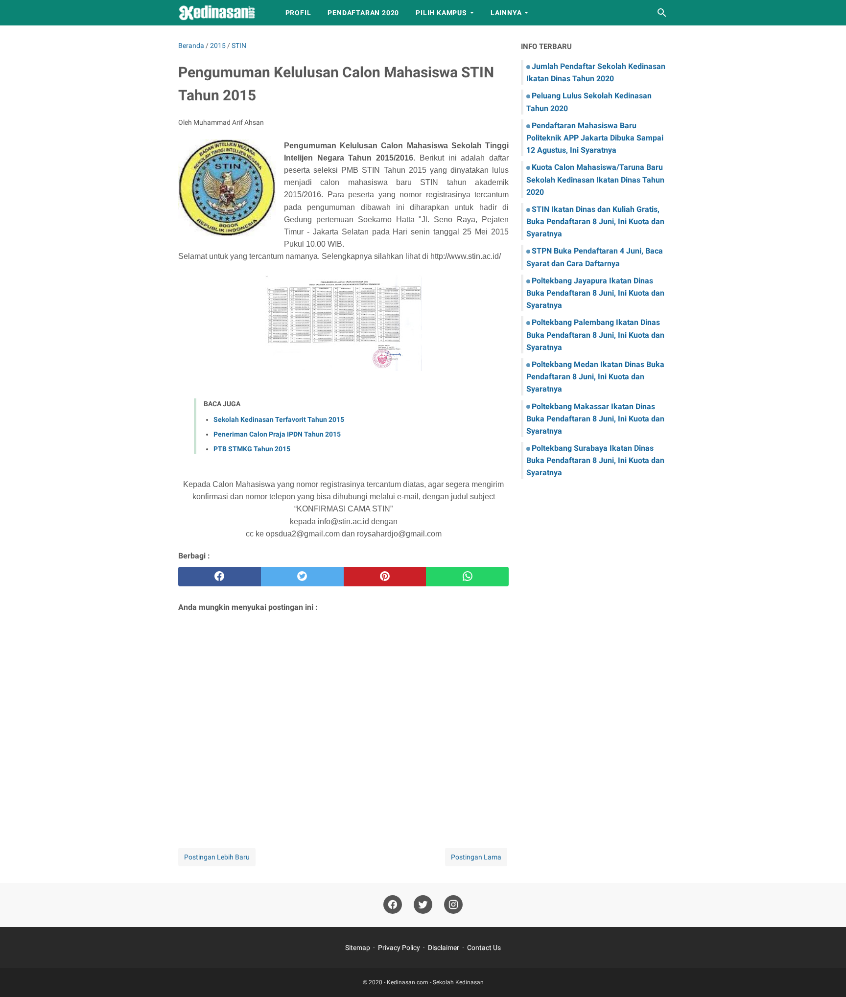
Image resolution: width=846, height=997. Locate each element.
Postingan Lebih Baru (217, 857)
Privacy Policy (399, 947)
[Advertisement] (343, 717)
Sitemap (357, 947)
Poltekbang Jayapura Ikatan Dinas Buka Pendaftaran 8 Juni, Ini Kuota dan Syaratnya (595, 293)
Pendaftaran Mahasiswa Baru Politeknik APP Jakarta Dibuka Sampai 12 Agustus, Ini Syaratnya (594, 138)
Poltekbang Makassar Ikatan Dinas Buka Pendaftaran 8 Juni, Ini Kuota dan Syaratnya (595, 419)
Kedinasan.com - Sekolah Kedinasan (435, 982)
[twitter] (302, 576)
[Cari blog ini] (662, 13)
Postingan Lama (476, 857)
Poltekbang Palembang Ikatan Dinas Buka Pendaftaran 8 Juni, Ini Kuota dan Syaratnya (595, 334)
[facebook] (219, 576)
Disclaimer (443, 947)
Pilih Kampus (441, 13)
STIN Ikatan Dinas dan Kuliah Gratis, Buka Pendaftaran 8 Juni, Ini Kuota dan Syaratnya (595, 221)
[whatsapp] (467, 576)
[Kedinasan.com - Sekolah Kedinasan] (222, 12)
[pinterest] (385, 576)
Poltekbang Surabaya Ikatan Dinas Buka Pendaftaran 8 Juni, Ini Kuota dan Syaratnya (595, 460)
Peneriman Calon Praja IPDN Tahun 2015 (277, 434)
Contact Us (484, 947)
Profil (298, 13)
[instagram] (453, 904)
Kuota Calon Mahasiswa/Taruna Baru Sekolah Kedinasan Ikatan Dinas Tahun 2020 (595, 179)
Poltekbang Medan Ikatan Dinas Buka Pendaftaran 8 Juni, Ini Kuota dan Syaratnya (595, 377)
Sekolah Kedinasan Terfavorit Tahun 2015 (278, 419)
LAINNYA (506, 13)
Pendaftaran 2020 (363, 13)
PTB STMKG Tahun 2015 (251, 449)
